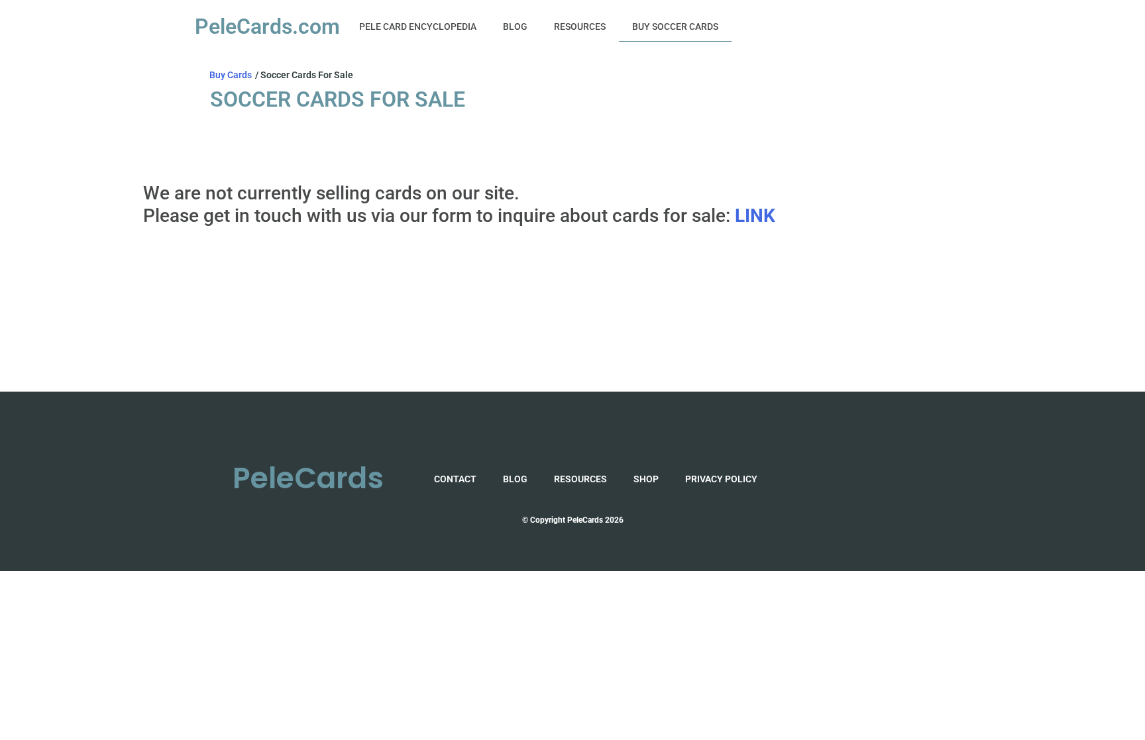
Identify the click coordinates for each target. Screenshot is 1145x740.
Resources (580, 26)
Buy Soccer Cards (675, 26)
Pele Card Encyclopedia (417, 26)
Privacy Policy (721, 479)
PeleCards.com (267, 26)
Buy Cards (230, 75)
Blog (515, 26)
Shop (646, 479)
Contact (455, 479)
